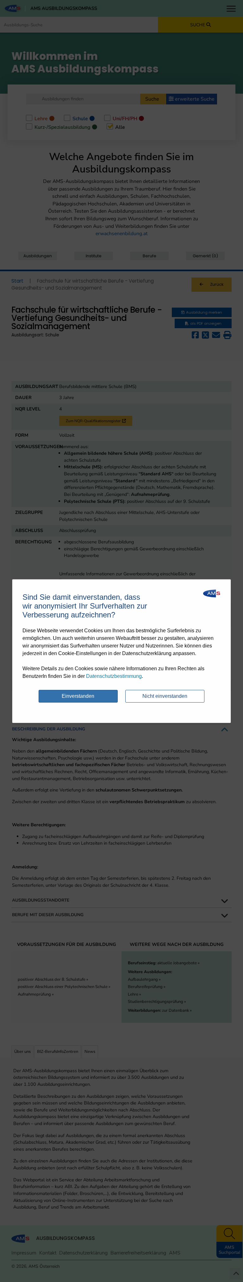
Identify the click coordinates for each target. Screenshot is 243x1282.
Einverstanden (78, 696)
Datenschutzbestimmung (114, 676)
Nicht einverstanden (164, 696)
